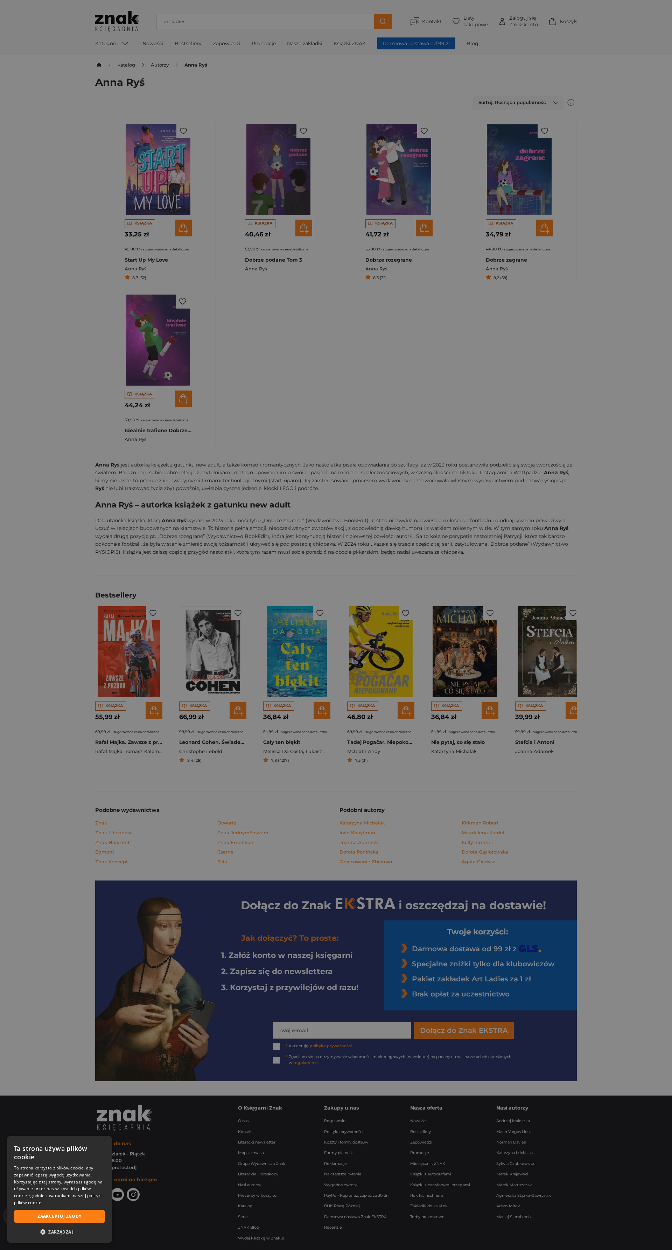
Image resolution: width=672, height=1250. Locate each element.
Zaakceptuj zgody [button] (59, 1216)
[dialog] (59, 1189)
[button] (59, 1232)
